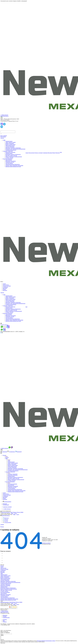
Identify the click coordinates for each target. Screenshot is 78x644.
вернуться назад (47, 544)
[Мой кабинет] (1, 323)
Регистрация (3, 136)
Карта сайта (2, 626)
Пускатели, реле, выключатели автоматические (10, 582)
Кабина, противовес (4, 576)
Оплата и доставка (7, 285)
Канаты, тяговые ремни (5, 577)
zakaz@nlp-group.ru (4, 116)
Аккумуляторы (3, 593)
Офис (12, 513)
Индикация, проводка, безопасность (8, 587)
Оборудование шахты (5, 579)
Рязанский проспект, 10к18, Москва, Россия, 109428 (12, 512)
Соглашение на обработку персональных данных (10, 628)
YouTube (6, 520)
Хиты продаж (6, 284)
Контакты (5, 290)
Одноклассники (7, 522)
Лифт (9, 460)
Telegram (6, 519)
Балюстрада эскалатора (5, 585)
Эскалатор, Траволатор (12, 474)
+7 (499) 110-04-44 (4, 114)
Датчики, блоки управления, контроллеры (9, 598)
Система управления (4, 580)
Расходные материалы (12, 483)
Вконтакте (6, 518)
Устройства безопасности (5, 583)
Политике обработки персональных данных (46, 640)
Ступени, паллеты (4, 591)
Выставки (5, 288)
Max (4, 620)
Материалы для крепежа (5, 594)
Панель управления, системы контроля (8, 588)
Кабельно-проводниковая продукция (8, 600)
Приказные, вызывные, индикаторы (8, 581)
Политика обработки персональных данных (9, 627)
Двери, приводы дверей (5, 575)
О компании (5, 287)
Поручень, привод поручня (6, 590)
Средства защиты (4, 596)
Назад (6, 456)
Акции (4, 283)
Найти (2, 635)
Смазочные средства (4, 595)
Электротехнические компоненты (7, 597)
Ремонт (4, 289)
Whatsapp (5, 619)
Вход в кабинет (3, 135)
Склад (15, 513)
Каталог (7, 457)
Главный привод (3, 574)
